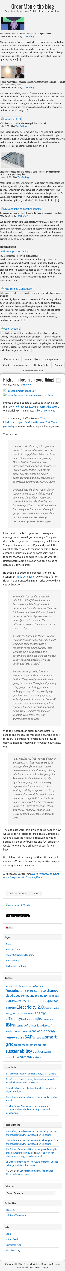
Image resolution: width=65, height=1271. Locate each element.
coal (56, 995)
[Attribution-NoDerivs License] (17, 395)
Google (35, 1018)
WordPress (35, 1267)
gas (50, 874)
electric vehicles (51, 1008)
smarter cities (31, 359)
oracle (27, 1031)
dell (27, 1001)
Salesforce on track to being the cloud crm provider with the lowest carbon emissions (31, 294)
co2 (37, 995)
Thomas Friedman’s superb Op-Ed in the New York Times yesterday (30, 422)
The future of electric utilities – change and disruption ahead (25, 33)
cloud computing (23, 995)
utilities (38, 1051)
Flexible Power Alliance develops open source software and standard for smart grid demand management (32, 83)
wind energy (24, 1056)
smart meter (21, 1044)
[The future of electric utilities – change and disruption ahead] (12, 30)
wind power (38, 1057)
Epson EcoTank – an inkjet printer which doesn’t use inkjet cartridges (28, 332)
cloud (9, 995)
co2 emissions (47, 996)
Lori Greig (48, 395)
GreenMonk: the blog (32, 6)
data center (18, 1000)
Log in (9, 1234)
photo (34, 395)
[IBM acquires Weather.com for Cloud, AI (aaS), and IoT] (15, 251)
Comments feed (13, 1245)
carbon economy (39, 874)
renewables (15, 1037)
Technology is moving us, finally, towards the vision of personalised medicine (31, 213)
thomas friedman (35, 877)
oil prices (15, 877)
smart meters (38, 1044)
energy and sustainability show (20, 1013)
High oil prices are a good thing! (28, 379)
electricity (11, 1008)
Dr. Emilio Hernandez (16, 1162)
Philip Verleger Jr (25, 576)
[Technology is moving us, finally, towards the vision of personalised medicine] (21, 209)
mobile (9, 1031)
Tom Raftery (12, 1131)
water (47, 1051)
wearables (11, 1057)
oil (16, 874)
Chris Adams (12, 1140)
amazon (9, 986)
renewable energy (43, 1031)
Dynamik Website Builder (36, 1264)
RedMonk (10, 1210)
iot (39, 1025)
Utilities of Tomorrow (16, 1215)
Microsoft (47, 1025)
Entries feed (12, 1239)
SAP (28, 1036)
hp (52, 1019)
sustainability (20, 365)
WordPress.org (13, 1250)
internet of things (25, 1025)
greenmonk (46, 1019)
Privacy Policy (12, 960)
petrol (24, 877)
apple (16, 986)
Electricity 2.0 (11, 359)
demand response (44, 1000)
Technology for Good (32, 370)
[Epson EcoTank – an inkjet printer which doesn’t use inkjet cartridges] (10, 328)
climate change (46, 990)
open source (18, 1031)
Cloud (6, 365)
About (57, 365)
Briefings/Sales (41, 365)
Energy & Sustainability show (20, 955)
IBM (10, 1024)
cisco (22, 991)
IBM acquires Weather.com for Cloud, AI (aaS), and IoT (22, 255)
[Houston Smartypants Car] (19, 390)
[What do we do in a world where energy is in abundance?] (11, 119)
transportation (52, 359)
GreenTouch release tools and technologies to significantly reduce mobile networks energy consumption (30, 173)
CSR (8, 1000)
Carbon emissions (26, 986)
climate (29, 990)
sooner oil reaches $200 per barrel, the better (32, 406)
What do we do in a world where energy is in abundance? (23, 123)
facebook (25, 1019)
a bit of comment (45, 410)
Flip (10, 927)
